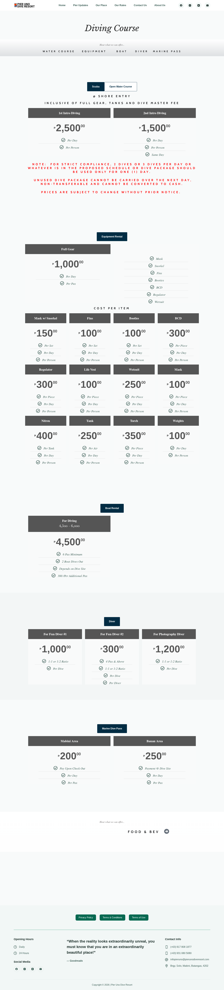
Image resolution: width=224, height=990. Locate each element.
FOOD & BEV (143, 832)
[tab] (95, 86)
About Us (159, 5)
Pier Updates (80, 5)
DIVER (141, 51)
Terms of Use (138, 917)
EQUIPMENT (94, 51)
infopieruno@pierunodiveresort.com (189, 959)
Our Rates (120, 5)
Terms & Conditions (112, 917)
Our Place (101, 5)
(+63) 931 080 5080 (181, 953)
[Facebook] (181, 5)
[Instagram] (190, 5)
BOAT (121, 51)
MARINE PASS (167, 51)
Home (62, 5)
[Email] (207, 5)
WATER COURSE (59, 51)
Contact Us (140, 5)
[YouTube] (199, 5)
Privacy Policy (86, 917)
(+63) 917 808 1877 (181, 947)
